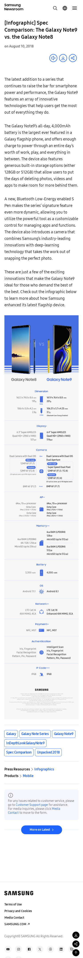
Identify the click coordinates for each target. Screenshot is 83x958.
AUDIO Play (53, 58)
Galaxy (11, 734)
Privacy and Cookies (18, 911)
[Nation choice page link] (65, 8)
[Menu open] (75, 8)
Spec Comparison (19, 752)
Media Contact (14, 918)
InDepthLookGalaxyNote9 (25, 743)
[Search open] (55, 8)
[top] (75, 952)
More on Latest (40, 830)
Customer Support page (32, 805)
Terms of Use (13, 904)
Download (63, 58)
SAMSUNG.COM (15, 924)
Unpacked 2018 (48, 752)
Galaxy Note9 (63, 734)
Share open (73, 58)
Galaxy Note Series (34, 734)
